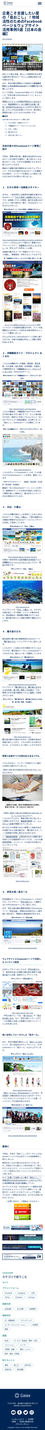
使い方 (16, 1365)
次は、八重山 (20, 517)
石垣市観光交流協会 (27, 559)
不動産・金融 (9, 1349)
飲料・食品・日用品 (12, 1353)
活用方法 (8, 1369)
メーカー (23, 1345)
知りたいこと (8, 1360)
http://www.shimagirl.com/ (22, 1090)
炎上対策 (20, 1309)
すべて (5, 1282)
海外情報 (20, 1369)
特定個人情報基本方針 (26, 1421)
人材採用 (35, 1325)
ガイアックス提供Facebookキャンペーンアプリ (21, 325)
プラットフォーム (10, 1287)
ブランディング (26, 1320)
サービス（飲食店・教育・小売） (26, 1340)
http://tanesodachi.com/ (22, 737)
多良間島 (16, 484)
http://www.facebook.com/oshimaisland (22, 948)
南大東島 (8, 484)
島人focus (28, 1015)
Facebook (8, 1293)
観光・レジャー (25, 1349)
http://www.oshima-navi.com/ (22, 1013)
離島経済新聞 (26, 821)
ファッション (9, 1345)
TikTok (7, 1297)
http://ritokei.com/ (22, 881)
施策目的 (6, 1315)
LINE (33, 1293)
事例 (6, 1365)
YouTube (31, 1297)
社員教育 (32, 1309)
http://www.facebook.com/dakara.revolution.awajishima (23, 240)
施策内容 (6, 1303)
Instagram (22, 1293)
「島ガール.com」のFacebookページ (17, 1092)
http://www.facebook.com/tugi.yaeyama (22, 557)
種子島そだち (9, 641)
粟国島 (26, 482)
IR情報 (14, 1421)
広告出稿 (8, 1309)
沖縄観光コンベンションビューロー (17, 562)
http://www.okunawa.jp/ (22, 470)
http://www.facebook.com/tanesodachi (22, 684)
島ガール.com (36, 1041)
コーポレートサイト (18, 1419)
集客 (6, 1329)
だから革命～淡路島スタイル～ (28, 197)
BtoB (6, 1340)
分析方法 (27, 1365)
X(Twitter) (19, 1297)
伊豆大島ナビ (26, 901)
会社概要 (30, 1419)
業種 (4, 1335)
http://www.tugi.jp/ (22, 607)
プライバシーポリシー (22, 1424)
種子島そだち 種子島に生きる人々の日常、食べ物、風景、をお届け (21, 688)
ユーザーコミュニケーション (15, 1325)
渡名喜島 (33, 482)
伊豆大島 (13, 911)
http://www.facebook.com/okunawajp (22, 409)
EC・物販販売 (10, 1320)
